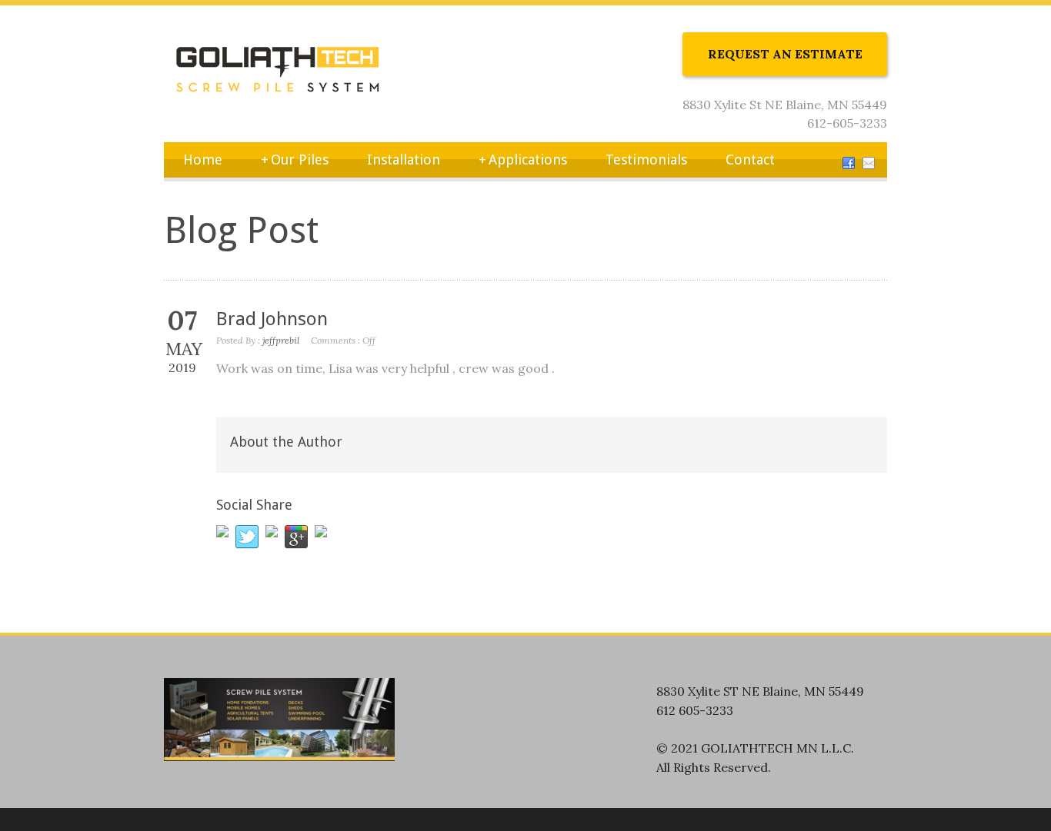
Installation (403, 159)
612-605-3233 (847, 123)
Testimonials (646, 159)
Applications (523, 159)
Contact (750, 159)
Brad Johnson (272, 319)
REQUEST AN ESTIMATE (785, 53)
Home (202, 159)
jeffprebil (280, 340)
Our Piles (295, 159)
